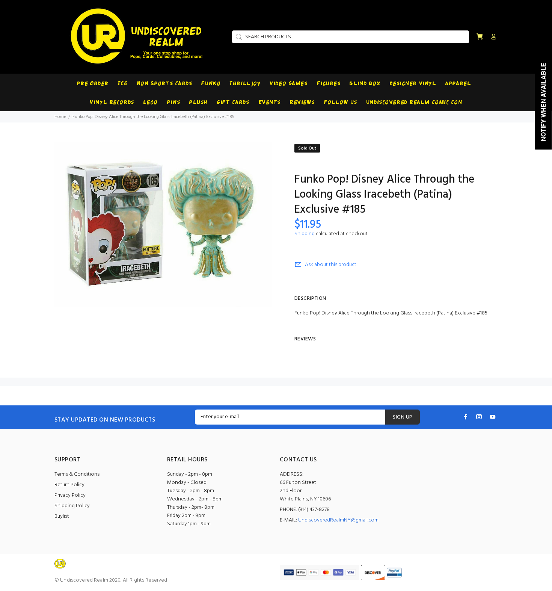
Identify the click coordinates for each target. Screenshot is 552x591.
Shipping (304, 234)
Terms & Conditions (77, 474)
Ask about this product (330, 264)
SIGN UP (402, 417)
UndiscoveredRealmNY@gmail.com (338, 520)
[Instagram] (479, 417)
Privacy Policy (70, 495)
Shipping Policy (72, 506)
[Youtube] (493, 417)
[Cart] (480, 37)
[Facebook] (466, 417)
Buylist (61, 516)
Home (60, 117)
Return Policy (69, 485)
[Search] (238, 36)
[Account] (492, 37)
